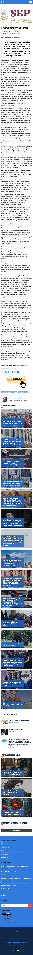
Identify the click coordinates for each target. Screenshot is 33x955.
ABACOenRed (4, 875)
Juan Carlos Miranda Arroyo (15, 31)
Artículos (13, 33)
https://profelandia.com (22, 365)
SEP (27, 392)
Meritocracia (21, 392)
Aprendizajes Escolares (7, 392)
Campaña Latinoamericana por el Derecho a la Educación (16, 878)
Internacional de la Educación (8, 885)
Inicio (2, 844)
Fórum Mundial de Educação (8, 871)
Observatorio (4, 854)
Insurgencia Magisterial (7, 881)
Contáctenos (4, 857)
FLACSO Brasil (5, 888)
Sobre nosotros (5, 847)
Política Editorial (5, 850)
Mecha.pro (17, 950)
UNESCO (3, 892)
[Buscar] (30, 905)
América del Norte (7, 33)
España (17, 33)
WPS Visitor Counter (12, 921)
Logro (15, 392)
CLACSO (3, 895)
